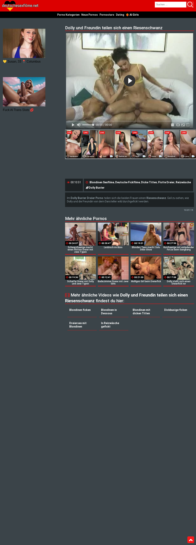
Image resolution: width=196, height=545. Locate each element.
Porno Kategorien (68, 14)
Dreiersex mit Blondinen (78, 325)
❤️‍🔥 (132, 14)
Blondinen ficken (80, 309)
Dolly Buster (97, 187)
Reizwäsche (183, 182)
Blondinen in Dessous (109, 311)
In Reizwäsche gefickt (110, 325)
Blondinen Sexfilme (102, 182)
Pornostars (107, 14)
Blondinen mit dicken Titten (141, 311)
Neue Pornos (89, 14)
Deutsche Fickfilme (127, 182)
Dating (120, 14)
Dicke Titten (149, 182)
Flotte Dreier (166, 182)
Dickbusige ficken (175, 309)
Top (190, 540)
